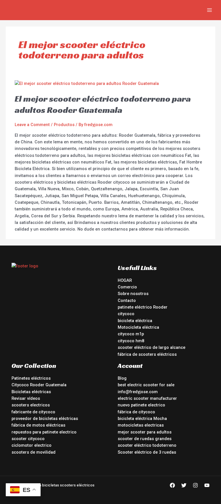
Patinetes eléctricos (31, 378)
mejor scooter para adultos (145, 432)
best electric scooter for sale (146, 384)
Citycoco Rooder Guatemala (39, 384)
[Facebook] (172, 485)
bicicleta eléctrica (135, 320)
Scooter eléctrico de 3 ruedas (147, 452)
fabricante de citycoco (33, 411)
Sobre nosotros (133, 293)
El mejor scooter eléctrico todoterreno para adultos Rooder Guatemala (103, 104)
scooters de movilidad (34, 452)
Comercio (127, 287)
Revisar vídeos (26, 398)
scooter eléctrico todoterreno (147, 445)
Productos (64, 124)
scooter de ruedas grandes (145, 438)
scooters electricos (31, 405)
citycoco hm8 (131, 340)
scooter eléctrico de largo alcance (151, 347)
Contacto (127, 300)
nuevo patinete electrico (141, 405)
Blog (122, 378)
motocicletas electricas (141, 425)
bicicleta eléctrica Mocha (142, 418)
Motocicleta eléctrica (138, 327)
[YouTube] (206, 485)
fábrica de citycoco (136, 411)
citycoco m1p (131, 333)
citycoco (126, 313)
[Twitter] (183, 485)
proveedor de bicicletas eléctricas (45, 418)
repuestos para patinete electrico (44, 432)
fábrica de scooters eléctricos (147, 354)
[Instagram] (195, 485)
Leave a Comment (32, 124)
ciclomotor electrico (32, 445)
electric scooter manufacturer (147, 398)
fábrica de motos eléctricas (38, 425)
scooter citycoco (28, 438)
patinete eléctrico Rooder (142, 307)
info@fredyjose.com (138, 391)
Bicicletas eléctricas (31, 391)
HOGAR (125, 280)
